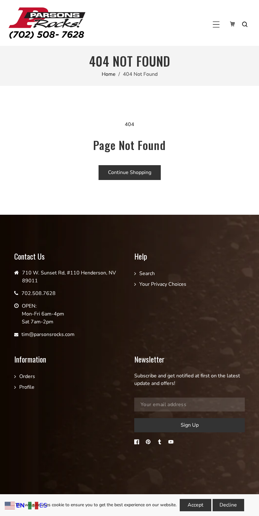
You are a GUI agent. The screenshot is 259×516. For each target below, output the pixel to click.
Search (147, 273)
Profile (26, 387)
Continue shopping (129, 172)
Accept (195, 504)
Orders (27, 376)
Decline (228, 504)
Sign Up (190, 425)
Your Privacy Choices (162, 284)
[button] (216, 24)
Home (109, 74)
